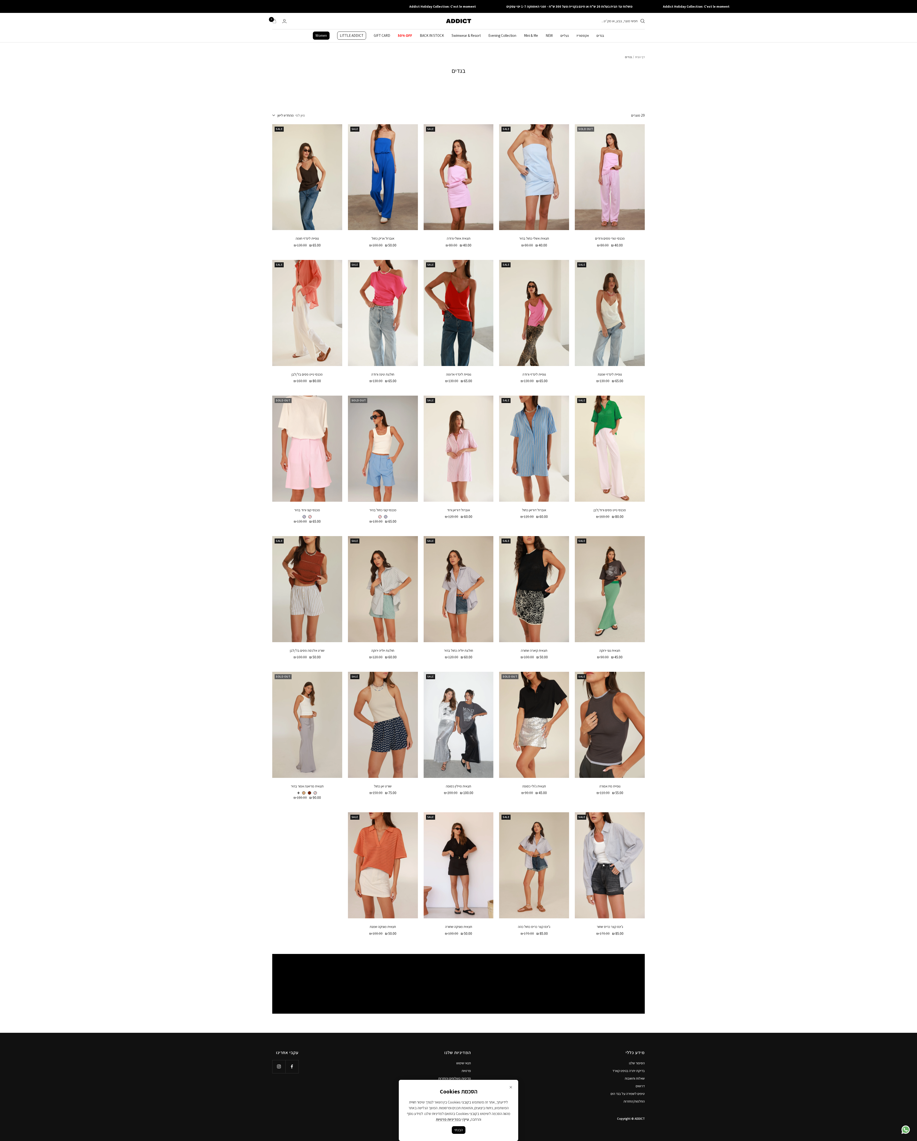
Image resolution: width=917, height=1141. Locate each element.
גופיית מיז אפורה (609, 786)
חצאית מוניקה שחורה (458, 926)
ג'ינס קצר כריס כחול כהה (534, 926)
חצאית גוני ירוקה (609, 650)
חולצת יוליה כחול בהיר (458, 650)
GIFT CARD (382, 35)
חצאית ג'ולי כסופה (534, 786)
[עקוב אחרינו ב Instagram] (278, 1066)
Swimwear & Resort (466, 35)
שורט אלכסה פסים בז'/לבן (307, 650)
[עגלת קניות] (274, 21)
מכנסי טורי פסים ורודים (610, 238)
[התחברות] (284, 21)
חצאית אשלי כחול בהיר (534, 238)
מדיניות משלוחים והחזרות (454, 1078)
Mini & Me (531, 35)
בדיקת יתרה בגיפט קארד (628, 1070)
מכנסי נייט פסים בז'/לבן (307, 374)
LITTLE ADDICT (351, 35)
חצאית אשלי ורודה (458, 238)
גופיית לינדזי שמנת (610, 374)
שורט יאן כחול (383, 786)
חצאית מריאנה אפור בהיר (307, 786)
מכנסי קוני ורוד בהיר (307, 510)
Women (321, 35)
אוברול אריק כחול (383, 238)
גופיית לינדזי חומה (307, 238)
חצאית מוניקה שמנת (383, 926)
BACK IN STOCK (432, 35)
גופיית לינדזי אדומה (458, 374)
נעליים (564, 35)
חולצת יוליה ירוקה (382, 650)
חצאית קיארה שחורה (534, 650)
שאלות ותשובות (635, 1078)
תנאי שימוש (463, 1063)
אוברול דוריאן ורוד (458, 510)
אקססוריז (582, 35)
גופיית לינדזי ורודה (534, 374)
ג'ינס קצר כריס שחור (610, 926)
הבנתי (458, 1129)
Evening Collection (502, 35)
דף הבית (640, 57)
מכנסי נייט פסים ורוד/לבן (610, 510)
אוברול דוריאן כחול (534, 510)
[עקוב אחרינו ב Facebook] (292, 1066)
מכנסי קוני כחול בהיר (382, 510)
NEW (549, 35)
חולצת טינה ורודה (382, 374)
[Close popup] (511, 1087)
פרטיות (466, 1070)
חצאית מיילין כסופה (458, 786)
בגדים (600, 35)
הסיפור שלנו (637, 1063)
